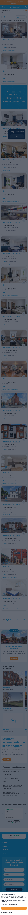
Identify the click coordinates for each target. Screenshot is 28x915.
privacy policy (13, 904)
